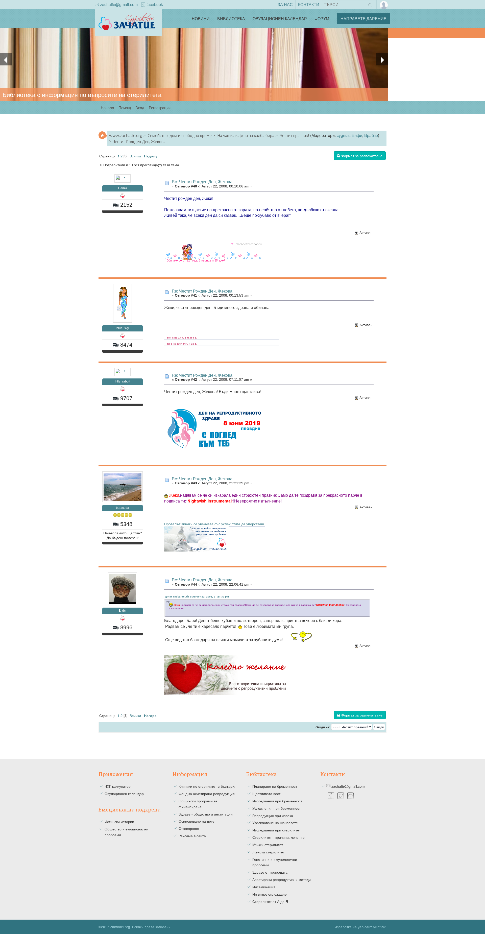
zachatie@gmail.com (119, 4)
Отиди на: (323, 727)
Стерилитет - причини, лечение (278, 837)
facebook (155, 4)
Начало (107, 107)
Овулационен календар (280, 18)
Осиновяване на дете (196, 821)
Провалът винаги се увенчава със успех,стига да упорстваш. (214, 523)
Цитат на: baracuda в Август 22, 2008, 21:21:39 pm (197, 596)
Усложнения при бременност (276, 808)
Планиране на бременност (274, 786)
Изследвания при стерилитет (276, 829)
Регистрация (160, 107)
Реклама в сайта (192, 835)
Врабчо (371, 135)
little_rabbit (122, 381)
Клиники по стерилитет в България (207, 786)
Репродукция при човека (272, 815)
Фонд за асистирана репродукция (207, 793)
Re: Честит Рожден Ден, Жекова (202, 181)
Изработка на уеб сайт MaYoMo (360, 926)
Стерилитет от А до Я (270, 901)
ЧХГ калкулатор (118, 786)
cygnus (343, 135)
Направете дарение (363, 18)
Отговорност (189, 828)
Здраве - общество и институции (206, 814)
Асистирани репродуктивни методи (281, 879)
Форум (321, 18)
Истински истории (119, 821)
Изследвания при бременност (277, 800)
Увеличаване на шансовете (275, 822)
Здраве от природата (269, 872)
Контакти (308, 4)
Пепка (122, 188)
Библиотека (231, 18)
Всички (135, 155)
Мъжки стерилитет (267, 844)
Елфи (357, 135)
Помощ (124, 107)
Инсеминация (263, 886)
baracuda (122, 508)
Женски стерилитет (268, 851)
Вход (139, 107)
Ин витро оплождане (269, 894)
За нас (285, 4)
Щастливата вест (266, 793)
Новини (201, 18)
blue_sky (122, 328)
